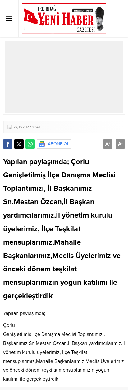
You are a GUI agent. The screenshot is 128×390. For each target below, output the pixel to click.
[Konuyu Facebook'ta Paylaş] (7, 144)
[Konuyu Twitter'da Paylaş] (19, 144)
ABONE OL (58, 144)
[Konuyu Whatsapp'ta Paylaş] (30, 144)
